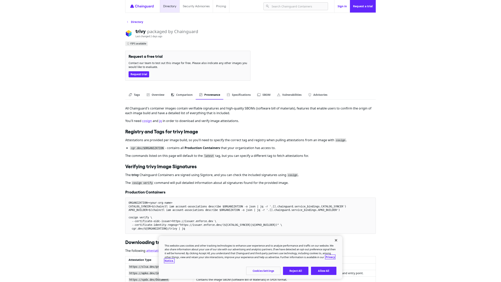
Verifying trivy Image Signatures (161, 166)
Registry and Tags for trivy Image (161, 132)
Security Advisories (196, 6)
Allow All (323, 270)
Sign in (342, 6)
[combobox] (298, 6)
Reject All (295, 270)
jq (160, 121)
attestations (155, 251)
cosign (147, 121)
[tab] (134, 94)
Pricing (221, 6)
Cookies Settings (263, 270)
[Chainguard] (142, 6)
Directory (169, 6)
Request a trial (363, 6)
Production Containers (145, 192)
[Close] (336, 240)
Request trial (139, 74)
